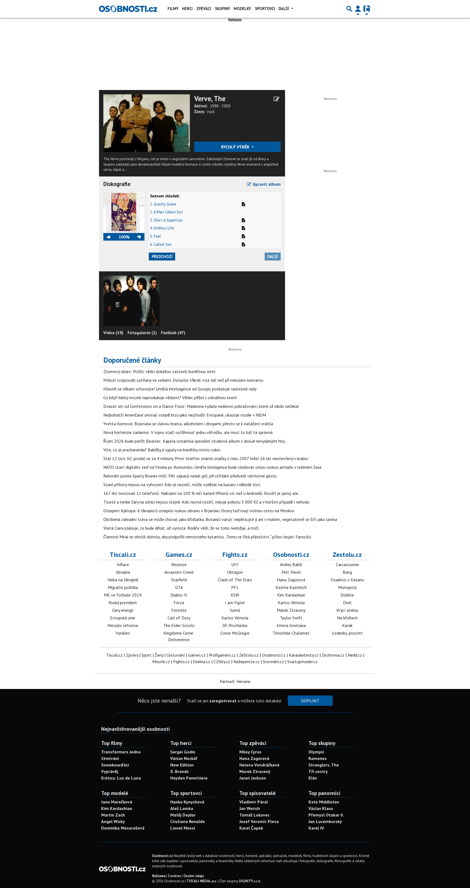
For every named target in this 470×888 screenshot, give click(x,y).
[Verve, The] (146, 122)
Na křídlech (347, 617)
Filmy (173, 8)
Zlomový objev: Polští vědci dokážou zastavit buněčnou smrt (159, 371)
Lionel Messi (182, 828)
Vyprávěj (109, 771)
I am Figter (235, 602)
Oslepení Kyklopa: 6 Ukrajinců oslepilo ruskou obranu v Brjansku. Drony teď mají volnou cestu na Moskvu (198, 510)
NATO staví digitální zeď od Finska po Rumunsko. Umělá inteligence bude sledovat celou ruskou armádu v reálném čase (212, 467)
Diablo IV (179, 595)
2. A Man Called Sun (166, 212)
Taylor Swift (291, 617)
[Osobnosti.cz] (128, 8)
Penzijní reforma (122, 625)
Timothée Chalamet (291, 633)
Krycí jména (347, 610)
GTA (179, 587)
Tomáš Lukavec (254, 815)
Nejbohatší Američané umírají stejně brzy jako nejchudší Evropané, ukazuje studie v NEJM (184, 415)
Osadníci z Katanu (347, 579)
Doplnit (310, 700)
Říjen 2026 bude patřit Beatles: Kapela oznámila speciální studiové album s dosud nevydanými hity (194, 441)
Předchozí (162, 256)
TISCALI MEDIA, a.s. (202, 881)
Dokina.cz (201, 661)
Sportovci (265, 8)
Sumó (235, 610)
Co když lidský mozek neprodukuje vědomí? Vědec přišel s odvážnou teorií (170, 397)
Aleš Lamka (181, 808)
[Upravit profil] (276, 99)
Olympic (316, 752)
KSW (235, 595)
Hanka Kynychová (187, 802)
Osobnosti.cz (291, 554)
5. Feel (155, 236)
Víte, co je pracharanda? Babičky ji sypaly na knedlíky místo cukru (161, 449)
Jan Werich (249, 808)
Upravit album (266, 184)
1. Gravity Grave (163, 204)
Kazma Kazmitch (291, 587)
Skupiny (222, 8)
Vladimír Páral (253, 802)
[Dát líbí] (111, 237)
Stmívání (110, 758)
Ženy (159, 655)
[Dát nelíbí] (137, 237)
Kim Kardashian (291, 595)
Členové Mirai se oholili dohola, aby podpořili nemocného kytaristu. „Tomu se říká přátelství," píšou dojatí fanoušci (207, 536)
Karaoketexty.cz (304, 655)
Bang (347, 572)
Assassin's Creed (178, 572)
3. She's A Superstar (166, 220)
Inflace (123, 564)
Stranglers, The (323, 765)
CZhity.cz (222, 661)
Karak (347, 625)
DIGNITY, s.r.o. (250, 881)
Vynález (123, 633)
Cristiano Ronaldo (187, 821)
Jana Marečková (116, 802)
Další (284, 8)
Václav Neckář (183, 758)
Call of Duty (179, 617)
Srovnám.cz (273, 661)
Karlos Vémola (234, 617)
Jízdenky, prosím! (347, 633)
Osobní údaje (193, 876)
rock (211, 111)
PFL (235, 587)
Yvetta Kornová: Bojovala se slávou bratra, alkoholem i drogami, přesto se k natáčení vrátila (188, 423)
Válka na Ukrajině (122, 579)
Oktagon (235, 572)
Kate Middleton (323, 802)
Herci (187, 8)
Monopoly (347, 587)
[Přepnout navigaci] (358, 8)
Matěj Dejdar (183, 815)
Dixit (347, 602)
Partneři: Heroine (235, 681)
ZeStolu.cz (249, 655)
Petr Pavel (291, 572)
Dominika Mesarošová (122, 828)
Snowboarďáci (115, 765)
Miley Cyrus (250, 752)
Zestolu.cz (347, 554)
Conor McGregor (235, 633)
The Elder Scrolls (178, 625)
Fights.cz (235, 554)
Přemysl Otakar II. (326, 815)
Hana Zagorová (291, 579)
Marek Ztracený (291, 610)
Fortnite (179, 610)
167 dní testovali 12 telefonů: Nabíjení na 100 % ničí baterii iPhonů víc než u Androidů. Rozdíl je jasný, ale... (202, 493)
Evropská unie (122, 617)
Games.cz (179, 554)
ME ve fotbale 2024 (122, 595)
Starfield (179, 579)
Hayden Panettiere (189, 778)
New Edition (182, 765)
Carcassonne (347, 564)
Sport (146, 655)
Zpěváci (203, 8)
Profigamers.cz (222, 655)
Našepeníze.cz (246, 661)
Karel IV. (316, 828)
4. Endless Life (162, 228)
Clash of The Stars (235, 579)
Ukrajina (123, 572)
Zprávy (132, 655)
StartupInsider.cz (302, 661)
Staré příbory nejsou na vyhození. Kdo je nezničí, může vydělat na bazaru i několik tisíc (182, 484)
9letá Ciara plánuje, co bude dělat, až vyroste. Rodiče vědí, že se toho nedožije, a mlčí (181, 528)
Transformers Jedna (121, 752)
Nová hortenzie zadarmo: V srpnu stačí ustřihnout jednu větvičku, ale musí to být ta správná (188, 432)
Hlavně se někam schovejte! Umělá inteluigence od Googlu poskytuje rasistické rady (179, 389)
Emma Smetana (291, 625)
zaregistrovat (222, 700)
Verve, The (209, 98)
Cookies (174, 876)
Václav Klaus (320, 808)
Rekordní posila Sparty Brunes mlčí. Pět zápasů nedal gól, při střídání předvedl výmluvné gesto (190, 476)
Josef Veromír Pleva (259, 821)
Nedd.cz (355, 655)
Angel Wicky (113, 821)
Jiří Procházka (234, 625)
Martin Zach (113, 815)
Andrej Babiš (291, 564)
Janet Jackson (252, 778)
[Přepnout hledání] (349, 8)
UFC (235, 564)
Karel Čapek (251, 828)
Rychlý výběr (235, 147)
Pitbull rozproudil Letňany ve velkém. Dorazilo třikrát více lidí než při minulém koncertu (183, 380)
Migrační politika (123, 587)
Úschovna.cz (333, 655)
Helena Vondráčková (259, 765)
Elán (312, 778)
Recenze (179, 564)
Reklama (158, 876)
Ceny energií (123, 610)
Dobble (347, 595)
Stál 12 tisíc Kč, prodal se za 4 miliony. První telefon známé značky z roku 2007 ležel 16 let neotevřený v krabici (205, 458)
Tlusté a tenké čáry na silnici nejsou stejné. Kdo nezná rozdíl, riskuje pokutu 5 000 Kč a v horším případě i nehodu (206, 502)
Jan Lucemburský (325, 821)
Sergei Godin (182, 752)
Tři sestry (318, 771)
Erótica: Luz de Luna (121, 778)
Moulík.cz (161, 661)
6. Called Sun (161, 244)
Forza (179, 602)
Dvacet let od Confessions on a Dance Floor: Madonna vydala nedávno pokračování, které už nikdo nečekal (201, 406)
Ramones (317, 758)
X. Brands (179, 771)
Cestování (175, 655)
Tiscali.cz (123, 554)
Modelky (242, 8)
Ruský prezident (123, 602)
